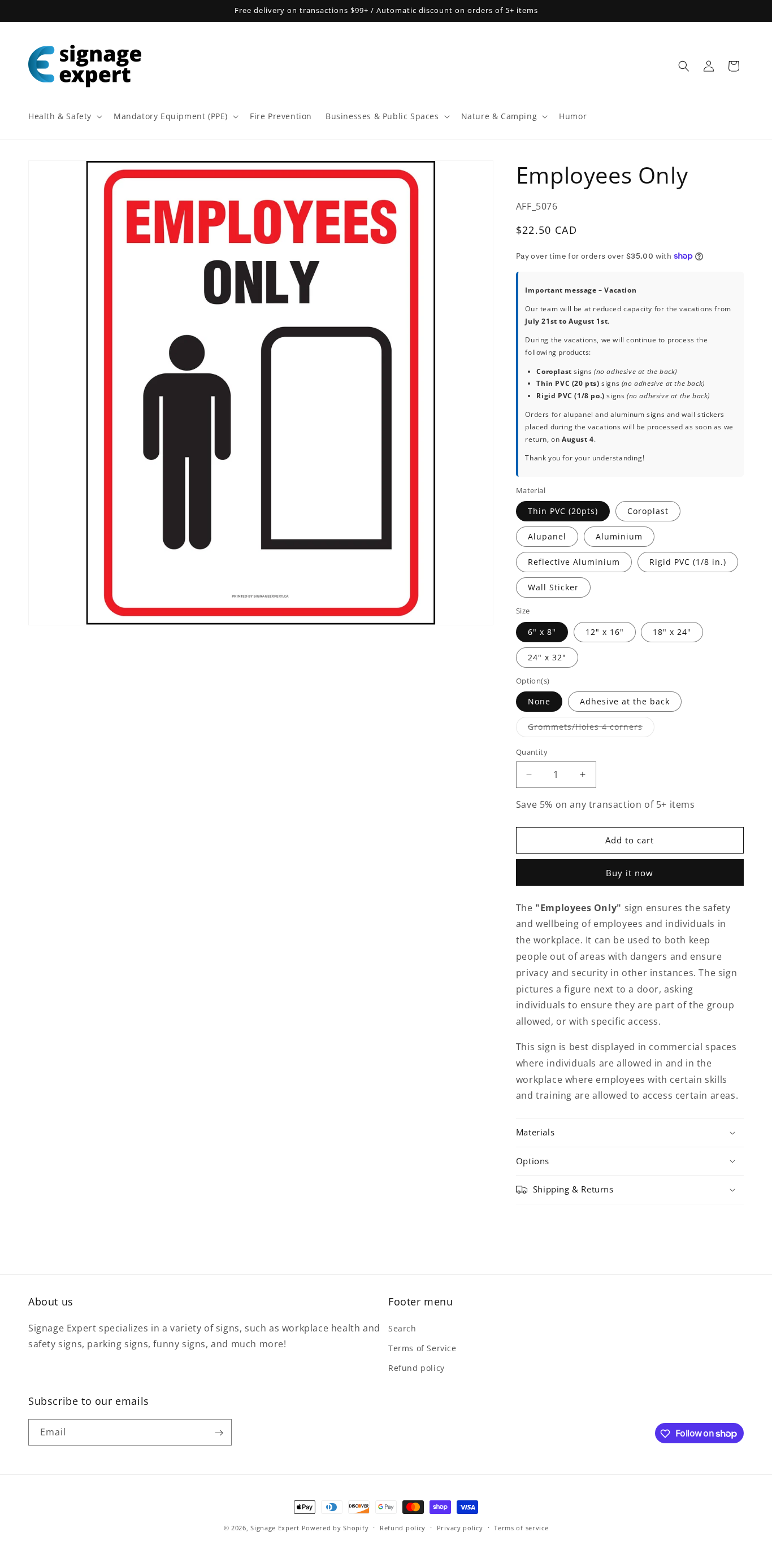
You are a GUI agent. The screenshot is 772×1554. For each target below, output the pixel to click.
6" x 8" (542, 631)
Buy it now (629, 872)
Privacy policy (460, 1527)
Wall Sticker (553, 587)
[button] (64, 116)
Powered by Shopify (335, 1527)
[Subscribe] (218, 1433)
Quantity (532, 752)
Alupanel (547, 536)
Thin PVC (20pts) (563, 511)
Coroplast (648, 511)
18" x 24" (672, 631)
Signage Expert (275, 1527)
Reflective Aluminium (574, 561)
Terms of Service (422, 1348)
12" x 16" (604, 631)
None (539, 701)
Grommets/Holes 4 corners (591, 729)
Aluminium (619, 536)
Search (402, 1328)
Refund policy (416, 1368)
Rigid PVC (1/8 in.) (687, 561)
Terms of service (521, 1527)
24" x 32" (547, 657)
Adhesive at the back (625, 701)
